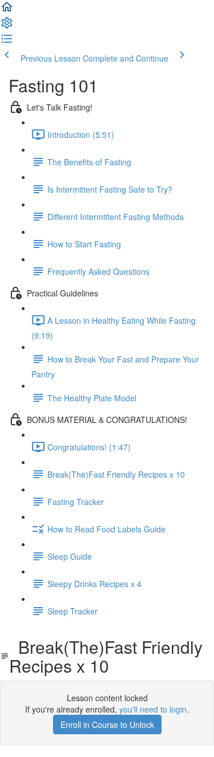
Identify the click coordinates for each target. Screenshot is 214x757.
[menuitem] (7, 26)
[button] (7, 10)
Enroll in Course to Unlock (107, 724)
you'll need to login (153, 709)
